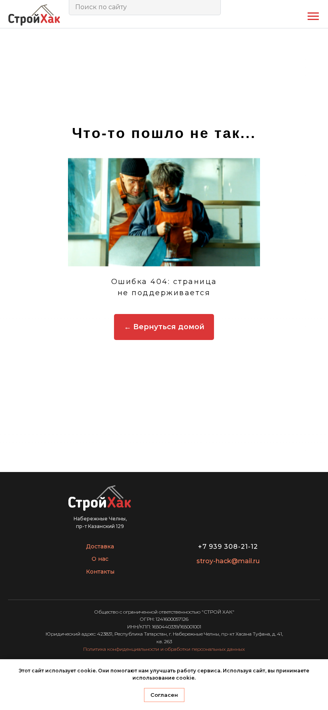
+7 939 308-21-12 (228, 546)
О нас (100, 558)
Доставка (100, 546)
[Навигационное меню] (313, 16)
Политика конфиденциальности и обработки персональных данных (164, 649)
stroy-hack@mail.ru (228, 561)
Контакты (100, 571)
